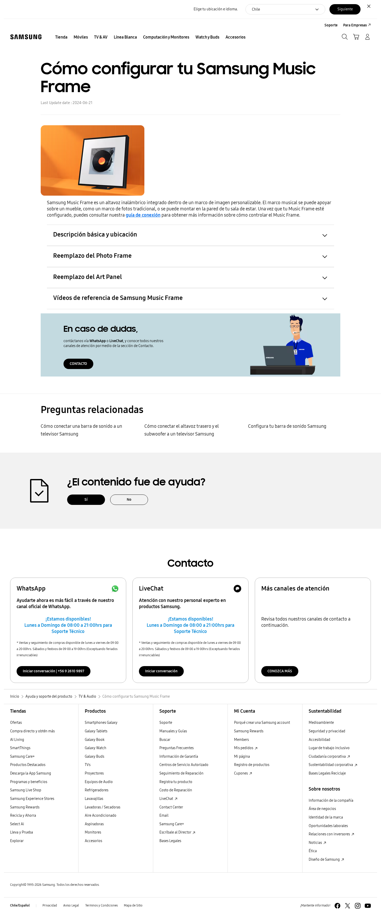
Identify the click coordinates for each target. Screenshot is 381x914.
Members (241, 740)
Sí (86, 499)
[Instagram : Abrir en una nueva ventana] (358, 906)
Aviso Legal (71, 905)
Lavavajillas (94, 799)
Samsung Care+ (22, 756)
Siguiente (345, 9)
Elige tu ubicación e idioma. (216, 9)
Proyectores (94, 773)
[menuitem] (61, 37)
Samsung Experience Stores (32, 799)
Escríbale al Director (175, 832)
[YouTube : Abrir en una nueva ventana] (368, 906)
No (129, 499)
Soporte (165, 722)
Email (163, 815)
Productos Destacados (27, 765)
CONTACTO (78, 364)
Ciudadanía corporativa (328, 756)
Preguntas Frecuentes (176, 748)
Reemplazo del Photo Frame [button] (92, 255)
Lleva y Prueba (21, 832)
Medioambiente (321, 722)
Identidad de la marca (326, 817)
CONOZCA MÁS (279, 671)
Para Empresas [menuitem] (355, 25)
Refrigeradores (96, 790)
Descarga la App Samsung (30, 773)
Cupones (241, 773)
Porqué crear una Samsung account (262, 722)
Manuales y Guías (173, 731)
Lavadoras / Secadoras (102, 807)
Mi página (242, 756)
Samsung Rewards (24, 807)
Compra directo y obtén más (32, 731)
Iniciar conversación (161, 671)
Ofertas (16, 722)
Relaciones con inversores (330, 834)
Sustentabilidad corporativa (331, 765)
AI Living (17, 740)
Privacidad (50, 905)
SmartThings (20, 748)
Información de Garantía (178, 756)
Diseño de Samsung (325, 859)
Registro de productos (251, 765)
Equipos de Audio (99, 782)
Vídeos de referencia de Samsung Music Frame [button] (118, 297)
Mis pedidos (244, 748)
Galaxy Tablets (96, 731)
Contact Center (171, 807)
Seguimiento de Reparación (181, 773)
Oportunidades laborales (328, 826)
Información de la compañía (331, 800)
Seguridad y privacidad (327, 731)
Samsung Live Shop (25, 790)
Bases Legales (170, 841)
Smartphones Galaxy (101, 722)
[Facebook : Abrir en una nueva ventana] (337, 906)
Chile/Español (20, 905)
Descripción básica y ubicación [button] (95, 234)
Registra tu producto (175, 782)
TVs (87, 765)
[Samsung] (26, 36)
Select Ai (17, 824)
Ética (313, 851)
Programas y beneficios (28, 782)
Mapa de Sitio (133, 905)
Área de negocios (322, 809)
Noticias (316, 843)
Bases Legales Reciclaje (327, 773)
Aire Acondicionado (100, 815)
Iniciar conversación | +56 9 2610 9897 (53, 671)
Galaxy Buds (94, 756)
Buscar (164, 740)
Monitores (93, 832)
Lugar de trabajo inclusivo (329, 748)
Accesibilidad (319, 740)
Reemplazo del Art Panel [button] (87, 277)
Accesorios (93, 841)
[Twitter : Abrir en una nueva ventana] (347, 906)
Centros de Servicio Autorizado (183, 765)
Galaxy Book (94, 740)
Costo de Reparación (175, 790)
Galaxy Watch (95, 748)
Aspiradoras (94, 824)
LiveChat (166, 799)
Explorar (17, 841)
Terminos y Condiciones (101, 905)
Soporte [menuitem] (330, 25)
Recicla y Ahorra (23, 815)
